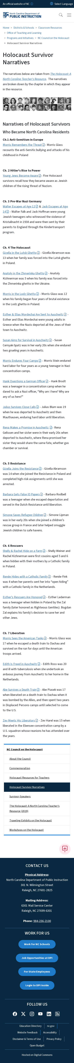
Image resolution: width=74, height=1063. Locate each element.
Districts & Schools (23, 28)
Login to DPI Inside (37, 985)
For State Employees (37, 972)
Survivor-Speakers (20, 796)
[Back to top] (65, 849)
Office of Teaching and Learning (24, 33)
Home (6, 28)
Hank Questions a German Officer (24, 381)
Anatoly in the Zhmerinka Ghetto (23, 273)
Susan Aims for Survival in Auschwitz (26, 340)
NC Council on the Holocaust (53, 38)
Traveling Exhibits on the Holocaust (30, 820)
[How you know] (31, 4)
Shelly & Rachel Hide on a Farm (22, 551)
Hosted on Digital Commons (37, 1055)
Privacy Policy (53, 1039)
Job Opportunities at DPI (37, 958)
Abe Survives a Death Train (19, 690)
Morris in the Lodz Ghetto (19, 294)
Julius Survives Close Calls (19, 407)
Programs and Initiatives (20, 38)
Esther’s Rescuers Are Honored (23, 597)
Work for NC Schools (37, 944)
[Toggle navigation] (69, 15)
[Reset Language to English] (51, 4)
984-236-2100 (42, 921)
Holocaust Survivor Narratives (27, 787)
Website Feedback (27, 1032)
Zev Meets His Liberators (19, 720)
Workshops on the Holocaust (26, 830)
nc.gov (50, 1026)
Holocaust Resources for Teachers (29, 778)
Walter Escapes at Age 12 (19, 206)
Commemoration (19, 768)
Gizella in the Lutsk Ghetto (20, 253)
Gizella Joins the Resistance (21, 469)
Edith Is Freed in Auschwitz (20, 664)
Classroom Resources (50, 28)
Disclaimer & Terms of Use (27, 1039)
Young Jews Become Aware (20, 176)
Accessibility (50, 1032)
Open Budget (37, 1045)
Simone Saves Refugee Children (23, 515)
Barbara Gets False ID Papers (21, 494)
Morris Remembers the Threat (22, 145)
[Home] (22, 12)
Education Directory (30, 1026)
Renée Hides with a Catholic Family (25, 577)
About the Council (20, 759)
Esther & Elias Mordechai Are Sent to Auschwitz (33, 314)
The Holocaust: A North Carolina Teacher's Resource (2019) (34, 808)
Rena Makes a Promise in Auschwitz (26, 427)
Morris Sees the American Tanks (23, 638)
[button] (58, 15)
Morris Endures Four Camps (20, 361)
